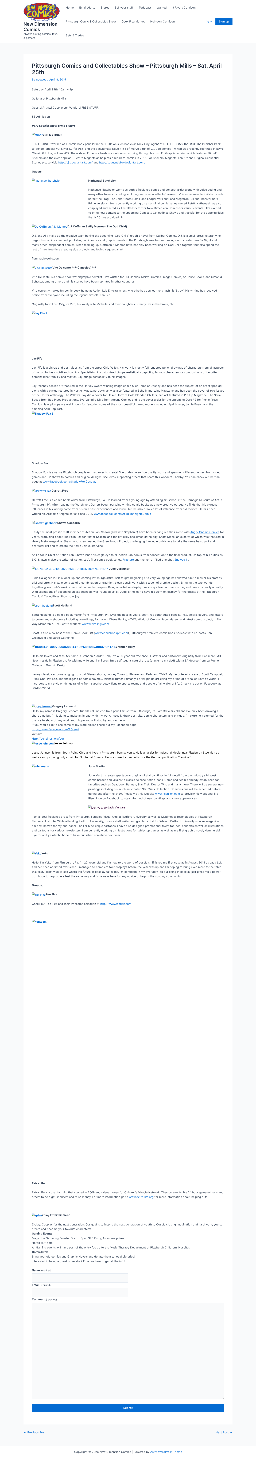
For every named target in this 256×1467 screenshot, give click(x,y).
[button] (223, 21)
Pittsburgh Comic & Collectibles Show (91, 21)
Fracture (128, 559)
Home (70, 7)
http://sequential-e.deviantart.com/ (122, 162)
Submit (128, 1407)
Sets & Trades (75, 35)
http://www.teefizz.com (115, 904)
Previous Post (34, 1432)
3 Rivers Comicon (184, 7)
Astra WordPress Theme (166, 1452)
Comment (44, 1299)
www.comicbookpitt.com (111, 633)
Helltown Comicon (162, 21)
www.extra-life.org (141, 1197)
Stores (105, 7)
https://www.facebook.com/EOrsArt (55, 729)
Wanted (162, 7)
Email (41, 1285)
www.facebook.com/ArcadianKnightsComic (122, 513)
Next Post (224, 1432)
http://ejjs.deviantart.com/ (75, 162)
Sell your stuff (124, 7)
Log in (208, 21)
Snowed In (181, 559)
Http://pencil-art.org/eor (48, 738)
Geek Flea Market (133, 21)
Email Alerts (87, 7)
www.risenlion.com (167, 793)
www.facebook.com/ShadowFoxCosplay (69, 481)
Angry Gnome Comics (204, 532)
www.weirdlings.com (95, 624)
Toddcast (145, 7)
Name (41, 1270)
